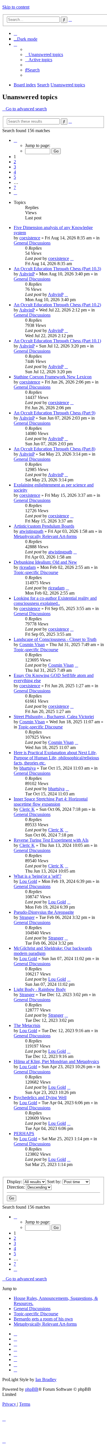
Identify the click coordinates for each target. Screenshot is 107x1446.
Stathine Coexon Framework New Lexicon (53, 376)
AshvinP (27, 273)
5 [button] (15, 177)
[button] (15, 140)
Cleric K (27, 809)
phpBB (31, 1389)
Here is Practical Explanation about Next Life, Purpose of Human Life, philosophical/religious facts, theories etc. (56, 757)
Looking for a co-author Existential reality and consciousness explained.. (55, 601)
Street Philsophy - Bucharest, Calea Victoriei (54, 716)
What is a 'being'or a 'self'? (37, 876)
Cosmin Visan (32, 644)
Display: (15, 1181)
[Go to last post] (72, 258)
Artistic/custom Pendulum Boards (44, 526)
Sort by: (54, 1181)
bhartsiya (27, 768)
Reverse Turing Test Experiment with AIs (51, 840)
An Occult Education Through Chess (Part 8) (54, 448)
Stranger (27, 917)
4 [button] (15, 172)
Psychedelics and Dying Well (40, 1097)
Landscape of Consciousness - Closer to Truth (55, 639)
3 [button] (15, 166)
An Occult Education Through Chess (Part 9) (54, 412)
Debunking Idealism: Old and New (45, 562)
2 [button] (15, 161)
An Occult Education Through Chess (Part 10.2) (57, 304)
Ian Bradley (45, 1379)
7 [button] (15, 187)
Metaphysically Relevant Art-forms (45, 536)
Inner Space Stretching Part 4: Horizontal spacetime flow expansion (51, 802)
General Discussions (32, 243)
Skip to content (15, 7)
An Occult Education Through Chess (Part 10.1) (57, 340)
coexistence (29, 237)
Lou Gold (28, 881)
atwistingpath (31, 531)
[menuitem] (15, 33)
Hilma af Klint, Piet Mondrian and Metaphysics (56, 1061)
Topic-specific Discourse (36, 572)
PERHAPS (24, 1133)
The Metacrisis (27, 1025)
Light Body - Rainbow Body (40, 989)
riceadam (27, 567)
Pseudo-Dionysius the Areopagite (44, 912)
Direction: (16, 1187)
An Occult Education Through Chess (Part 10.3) (57, 268)
